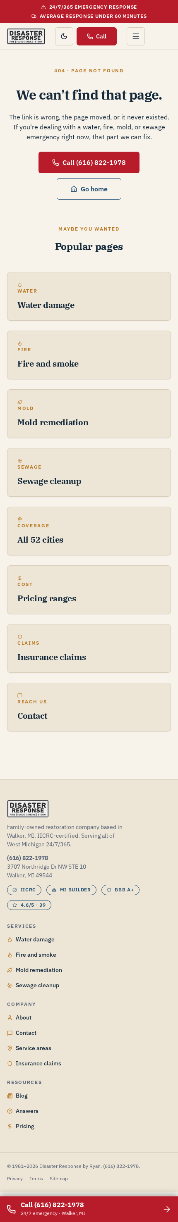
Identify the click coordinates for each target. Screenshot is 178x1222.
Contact (26, 1032)
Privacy (15, 1178)
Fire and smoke (36, 954)
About (23, 1017)
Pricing (25, 1126)
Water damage (35, 939)
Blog (22, 1095)
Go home (94, 189)
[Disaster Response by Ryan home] (26, 36)
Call (101, 36)
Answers (27, 1111)
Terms (36, 1178)
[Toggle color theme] (64, 36)
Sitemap (59, 1178)
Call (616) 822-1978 (94, 162)
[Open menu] (136, 36)
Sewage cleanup (37, 985)
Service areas (33, 1048)
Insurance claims (38, 1063)
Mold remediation (39, 970)
